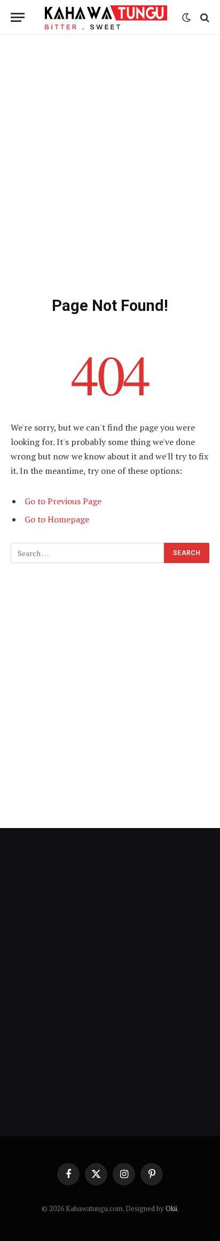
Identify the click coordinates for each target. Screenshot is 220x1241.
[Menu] (18, 17)
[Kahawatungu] (106, 17)
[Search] (203, 17)
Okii (171, 1208)
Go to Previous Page (63, 501)
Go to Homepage (57, 519)
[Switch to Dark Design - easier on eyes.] (186, 17)
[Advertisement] (110, 163)
